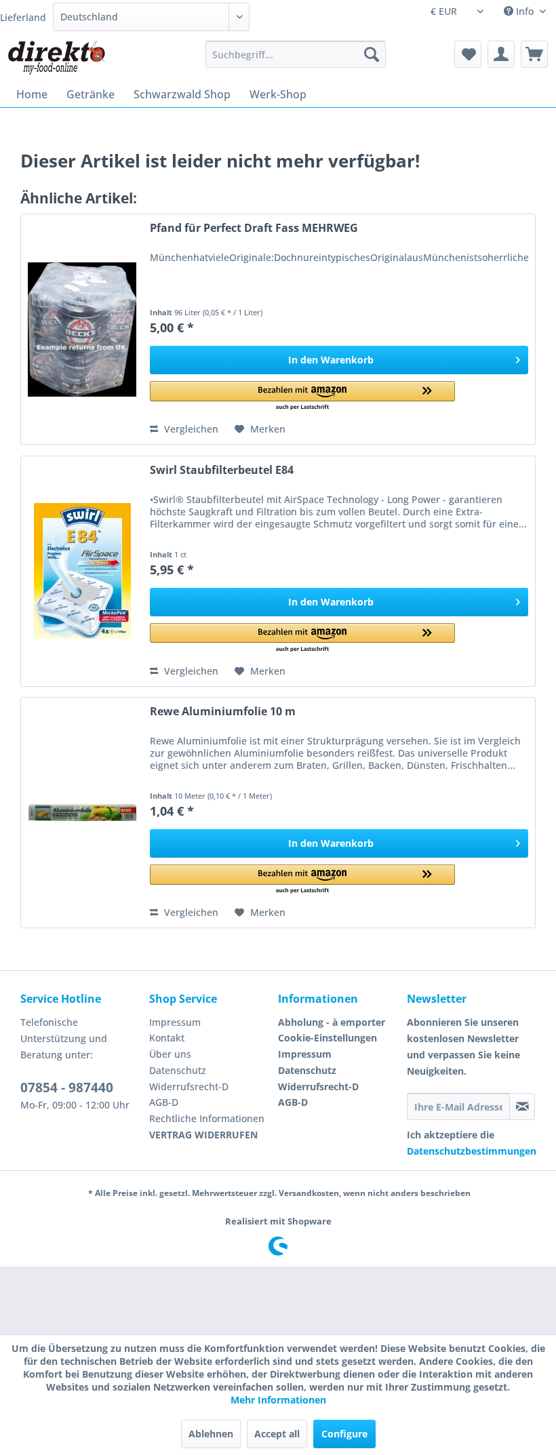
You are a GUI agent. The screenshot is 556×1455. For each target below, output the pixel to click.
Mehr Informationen (278, 1399)
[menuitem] (295, 54)
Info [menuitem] (524, 11)
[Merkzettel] (467, 54)
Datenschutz (177, 1070)
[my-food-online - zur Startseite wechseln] (56, 58)
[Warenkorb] (534, 54)
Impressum (175, 1022)
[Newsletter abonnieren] (522, 1106)
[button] (302, 396)
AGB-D (163, 1102)
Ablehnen (210, 1433)
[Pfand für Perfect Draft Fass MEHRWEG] (82, 329)
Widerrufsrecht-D (189, 1086)
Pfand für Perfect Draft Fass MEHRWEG (254, 228)
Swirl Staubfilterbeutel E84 (222, 470)
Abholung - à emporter (331, 1022)
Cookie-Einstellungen (327, 1037)
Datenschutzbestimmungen (471, 1150)
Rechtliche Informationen (206, 1118)
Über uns (170, 1054)
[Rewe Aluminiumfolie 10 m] (82, 812)
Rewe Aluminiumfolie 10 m (223, 711)
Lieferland (23, 17)
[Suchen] (371, 54)
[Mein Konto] (501, 54)
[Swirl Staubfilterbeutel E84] (82, 571)
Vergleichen (189, 428)
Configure (344, 1433)
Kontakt (166, 1037)
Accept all (277, 1433)
